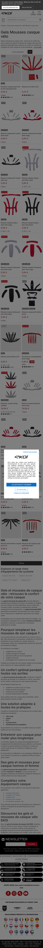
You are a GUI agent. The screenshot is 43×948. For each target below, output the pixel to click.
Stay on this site (27, 7)
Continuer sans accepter (30, 452)
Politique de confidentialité (21, 493)
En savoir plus (21, 489)
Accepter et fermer (21, 484)
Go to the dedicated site (10, 7)
